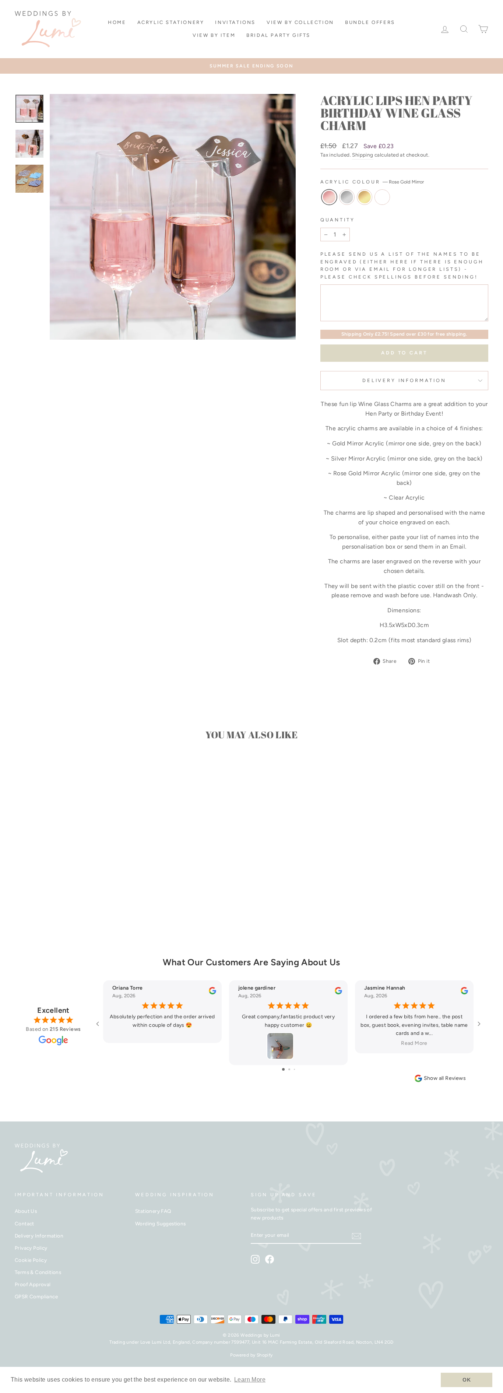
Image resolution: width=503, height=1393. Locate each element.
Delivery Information (404, 380)
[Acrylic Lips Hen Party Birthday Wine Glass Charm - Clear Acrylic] (85, 907)
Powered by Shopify (251, 1355)
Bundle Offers (370, 22)
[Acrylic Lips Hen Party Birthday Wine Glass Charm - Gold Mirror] (76, 907)
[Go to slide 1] (283, 1069)
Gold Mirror (364, 197)
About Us (26, 1211)
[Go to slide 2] (289, 1069)
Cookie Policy (31, 1260)
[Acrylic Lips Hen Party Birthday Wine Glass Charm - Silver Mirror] (66, 907)
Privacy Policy (31, 1248)
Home (117, 22)
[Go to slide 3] (294, 1069)
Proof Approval (33, 1284)
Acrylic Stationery (170, 22)
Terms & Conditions (38, 1272)
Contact (24, 1223)
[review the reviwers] (212, 993)
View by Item (214, 35)
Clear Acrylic (382, 197)
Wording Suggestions (160, 1223)
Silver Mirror (347, 197)
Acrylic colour (372, 182)
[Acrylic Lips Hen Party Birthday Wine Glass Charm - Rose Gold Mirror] (56, 907)
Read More (414, 1043)
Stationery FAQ (153, 1211)
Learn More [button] (249, 1379)
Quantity (337, 220)
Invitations (235, 22)
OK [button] (466, 1380)
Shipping (362, 155)
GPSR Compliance (36, 1296)
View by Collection (300, 22)
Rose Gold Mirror (329, 197)
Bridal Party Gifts (278, 35)
